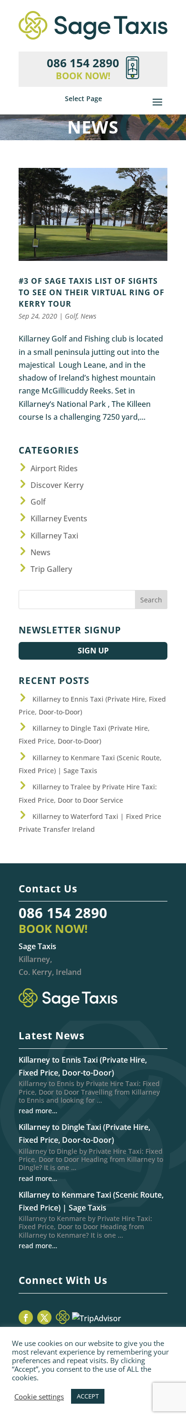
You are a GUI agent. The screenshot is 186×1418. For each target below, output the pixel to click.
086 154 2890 (63, 912)
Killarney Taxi (54, 535)
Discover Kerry (57, 485)
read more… (38, 1110)
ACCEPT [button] (88, 1396)
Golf (71, 316)
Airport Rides (54, 468)
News (88, 316)
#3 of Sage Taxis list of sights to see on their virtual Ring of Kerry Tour (92, 292)
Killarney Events (59, 518)
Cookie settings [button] (39, 1396)
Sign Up (93, 650)
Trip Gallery (51, 569)
